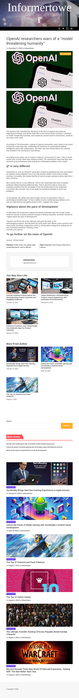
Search (9, 421)
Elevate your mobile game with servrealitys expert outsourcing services (30, 444)
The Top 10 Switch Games (18, 597)
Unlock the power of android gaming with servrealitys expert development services (34, 447)
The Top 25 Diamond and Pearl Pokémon (25, 562)
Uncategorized (11, 487)
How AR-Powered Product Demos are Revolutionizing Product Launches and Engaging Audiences (21, 297)
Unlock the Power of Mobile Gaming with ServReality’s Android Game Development (56, 366)
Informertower (39, 13)
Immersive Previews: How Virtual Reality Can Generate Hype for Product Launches (21, 328)
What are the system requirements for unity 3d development (26, 450)
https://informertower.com (29, 263)
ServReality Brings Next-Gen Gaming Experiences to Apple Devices (20, 365)
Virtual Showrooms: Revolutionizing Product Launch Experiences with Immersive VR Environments (54, 297)
